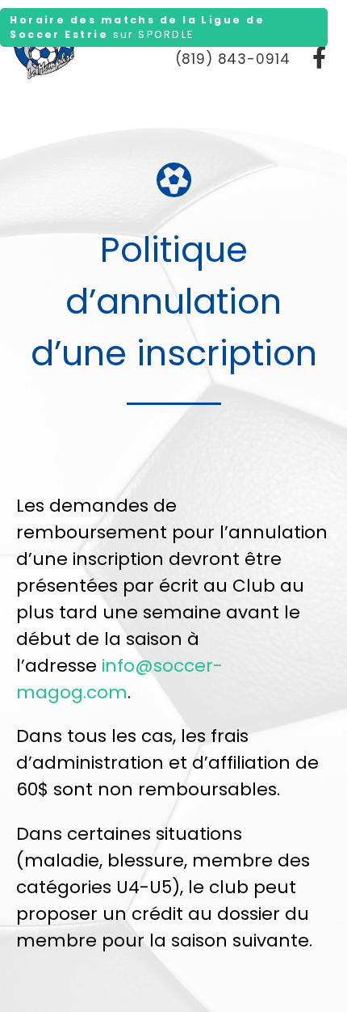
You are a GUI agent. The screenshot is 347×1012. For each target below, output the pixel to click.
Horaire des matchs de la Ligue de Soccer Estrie (137, 27)
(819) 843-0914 (233, 59)
